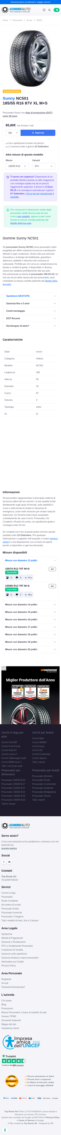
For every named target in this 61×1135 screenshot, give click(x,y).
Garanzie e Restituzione (13, 942)
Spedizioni (6, 934)
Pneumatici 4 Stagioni (12, 916)
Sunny (29, 20)
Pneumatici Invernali (11, 912)
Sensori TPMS (8, 1016)
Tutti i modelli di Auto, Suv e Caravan (19, 920)
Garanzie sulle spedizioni (14, 954)
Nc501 (39, 20)
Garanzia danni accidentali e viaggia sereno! (31, 2)
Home (5, 20)
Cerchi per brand (42, 732)
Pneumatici (17, 20)
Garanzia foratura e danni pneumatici (20, 958)
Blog (3, 1004)
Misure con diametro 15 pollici (21, 612)
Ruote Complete (9, 901)
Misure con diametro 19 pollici (21, 642)
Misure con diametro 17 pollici (21, 627)
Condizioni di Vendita (12, 950)
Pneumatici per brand (45, 770)
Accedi (4, 983)
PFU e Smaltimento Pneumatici (17, 946)
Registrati (6, 979)
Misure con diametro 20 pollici (21, 649)
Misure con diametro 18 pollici (21, 634)
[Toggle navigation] (44, 10)
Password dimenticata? (13, 987)
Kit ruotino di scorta (11, 905)
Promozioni (7, 1008)
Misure (9, 160)
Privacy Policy (8, 965)
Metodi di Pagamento (12, 938)
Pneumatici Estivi (10, 908)
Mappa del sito (8, 1024)
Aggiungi (39, 133)
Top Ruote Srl (30, 1123)
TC (52, 1123)
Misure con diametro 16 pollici (21, 619)
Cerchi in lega (8, 893)
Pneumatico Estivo (12, 91)
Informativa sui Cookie (12, 961)
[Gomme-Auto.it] (15, 9)
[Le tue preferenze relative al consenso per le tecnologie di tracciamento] (5, 1130)
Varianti (36, 160)
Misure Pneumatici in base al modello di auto (24, 1012)
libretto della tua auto (20, 223)
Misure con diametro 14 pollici (21, 604)
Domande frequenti (11, 1020)
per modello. (24, 216)
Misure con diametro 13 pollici (21, 560)
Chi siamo (6, 1000)
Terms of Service (26, 1120)
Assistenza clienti (10, 1028)
